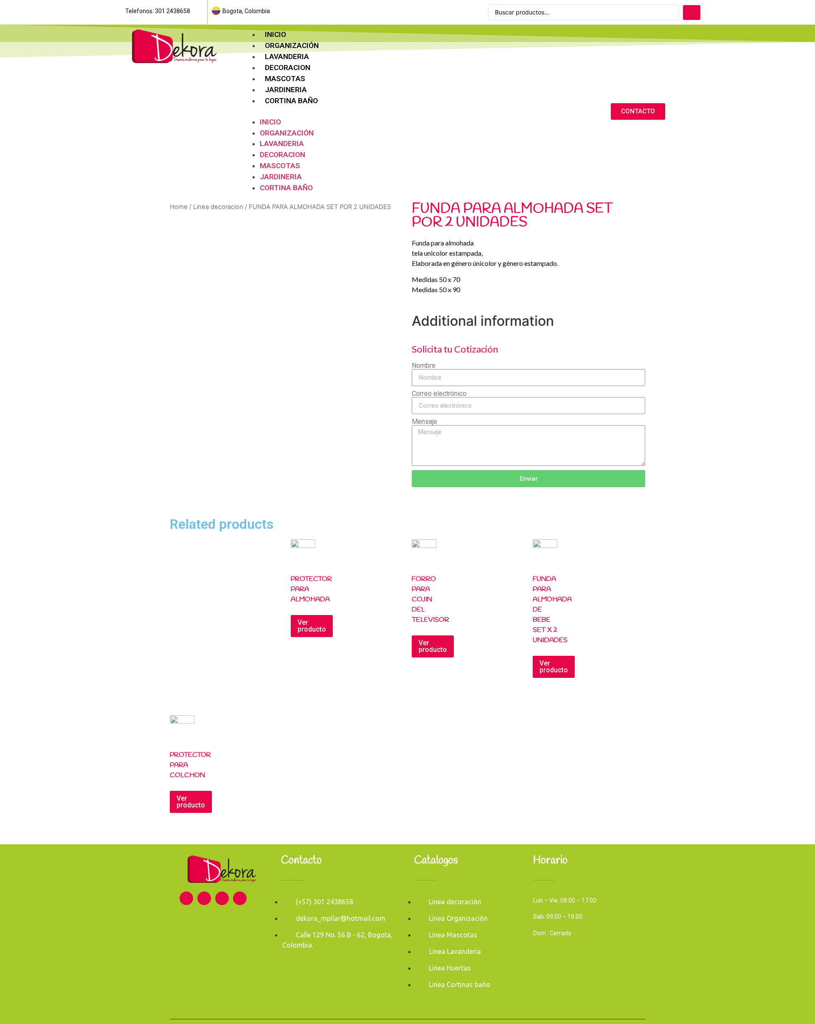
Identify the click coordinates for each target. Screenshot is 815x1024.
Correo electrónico (439, 393)
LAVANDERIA (287, 56)
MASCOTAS (285, 78)
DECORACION (287, 67)
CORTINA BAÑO (291, 100)
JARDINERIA (286, 89)
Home (179, 207)
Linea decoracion (218, 207)
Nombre (424, 365)
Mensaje (424, 421)
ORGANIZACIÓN (292, 45)
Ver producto (312, 625)
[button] (406, 112)
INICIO (275, 34)
